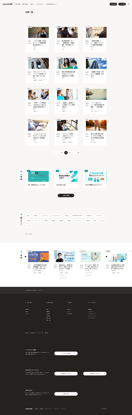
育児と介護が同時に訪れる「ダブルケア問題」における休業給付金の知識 (97, 136)
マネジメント (37, 220)
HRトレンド (97, 111)
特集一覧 (46, 332)
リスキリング (102, 220)
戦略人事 (35, 111)
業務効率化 (64, 142)
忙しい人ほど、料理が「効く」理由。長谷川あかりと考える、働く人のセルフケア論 (91, 266)
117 (62, 152)
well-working (83, 251)
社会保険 (40, 80)
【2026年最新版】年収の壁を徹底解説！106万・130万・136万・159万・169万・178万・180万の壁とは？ (39, 266)
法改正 (28, 215)
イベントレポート (91, 318)
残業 (34, 49)
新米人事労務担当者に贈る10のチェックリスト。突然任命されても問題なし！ (68, 74)
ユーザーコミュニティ (92, 315)
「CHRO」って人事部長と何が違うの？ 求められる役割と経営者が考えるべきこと (39, 105)
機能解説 (90, 309)
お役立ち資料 (113, 4)
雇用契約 (53, 220)
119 (70, 152)
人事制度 (88, 220)
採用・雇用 (48, 318)
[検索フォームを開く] (128, 4)
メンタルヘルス (99, 215)
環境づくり (69, 309)
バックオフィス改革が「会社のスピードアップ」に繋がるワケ (68, 136)
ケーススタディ (39, 4)
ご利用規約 (41, 408)
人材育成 (66, 215)
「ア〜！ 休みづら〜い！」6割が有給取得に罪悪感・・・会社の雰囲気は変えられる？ (97, 105)
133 (78, 152)
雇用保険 (61, 220)
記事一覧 (34, 290)
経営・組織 (25, 4)
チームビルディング (57, 215)
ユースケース (90, 311)
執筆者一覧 (33, 332)
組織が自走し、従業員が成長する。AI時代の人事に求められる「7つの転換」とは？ (65, 266)
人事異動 (69, 220)
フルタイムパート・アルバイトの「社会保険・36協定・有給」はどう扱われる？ (39, 74)
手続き (87, 119)
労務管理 (29, 26)
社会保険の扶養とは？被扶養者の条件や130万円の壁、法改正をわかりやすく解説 (118, 266)
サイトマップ (63, 408)
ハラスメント (36, 142)
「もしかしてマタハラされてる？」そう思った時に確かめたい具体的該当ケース (39, 136)
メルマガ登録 (122, 4)
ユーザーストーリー (92, 313)
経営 (29, 88)
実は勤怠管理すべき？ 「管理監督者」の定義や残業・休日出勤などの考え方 (68, 43)
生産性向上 (70, 142)
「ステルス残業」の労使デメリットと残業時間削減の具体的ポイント (39, 43)
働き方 (32, 4)
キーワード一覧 (28, 234)
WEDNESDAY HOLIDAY (77, 215)
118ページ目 (40, 290)
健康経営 (64, 111)
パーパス (28, 225)
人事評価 (48, 315)
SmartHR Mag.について (51, 4)
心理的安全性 (89, 215)
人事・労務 (17, 4)
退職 (95, 220)
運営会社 (36, 408)
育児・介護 (93, 142)
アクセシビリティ (57, 408)
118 (66, 152)
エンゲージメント (78, 220)
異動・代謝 (48, 320)
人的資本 (28, 220)
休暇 (92, 111)
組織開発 (87, 57)
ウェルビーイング (44, 215)
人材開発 (48, 313)
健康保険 (35, 80)
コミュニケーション (63, 277)
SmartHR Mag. (28, 290)
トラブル (87, 26)
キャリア (58, 57)
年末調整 (35, 215)
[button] (25, 256)
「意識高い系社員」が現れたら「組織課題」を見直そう (97, 74)
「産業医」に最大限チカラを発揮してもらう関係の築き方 (68, 105)
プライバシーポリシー (48, 408)
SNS (92, 49)
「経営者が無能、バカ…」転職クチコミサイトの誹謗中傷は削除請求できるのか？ (97, 43)
